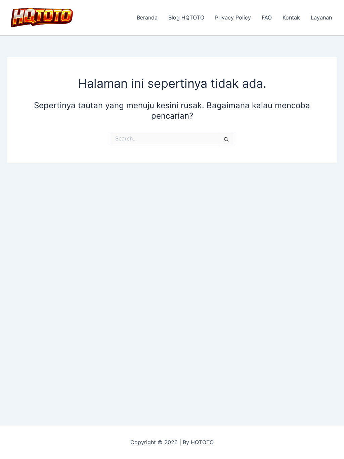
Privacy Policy (233, 17)
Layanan (321, 17)
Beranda (147, 17)
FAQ (267, 17)
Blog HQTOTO (186, 17)
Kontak (291, 17)
